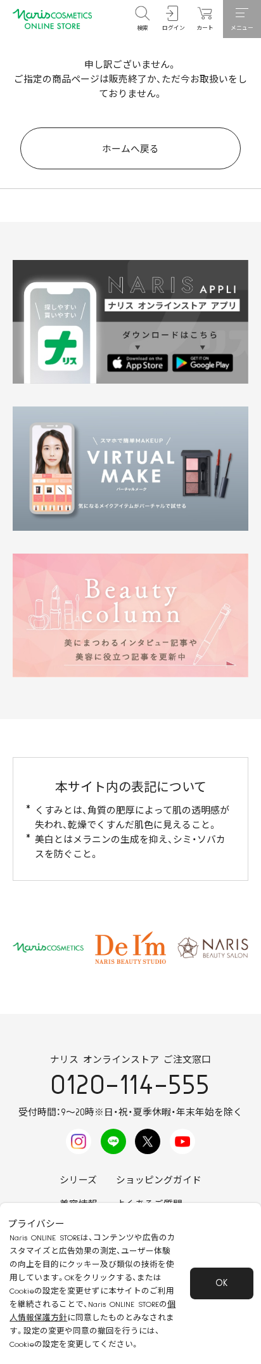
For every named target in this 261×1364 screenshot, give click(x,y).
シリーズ (78, 1180)
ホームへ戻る (130, 149)
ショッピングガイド (158, 1180)
